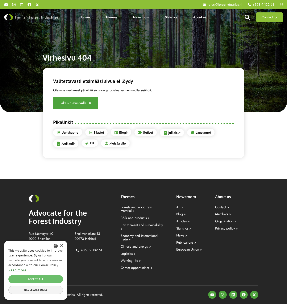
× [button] (61, 245)
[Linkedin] (22, 5)
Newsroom (141, 17)
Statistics (171, 17)
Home (85, 17)
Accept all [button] (36, 279)
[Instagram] (14, 5)
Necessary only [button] (35, 290)
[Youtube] (6, 5)
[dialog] (35, 270)
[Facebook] (29, 5)
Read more (17, 270)
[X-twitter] (37, 5)
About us (199, 17)
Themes (111, 17)
